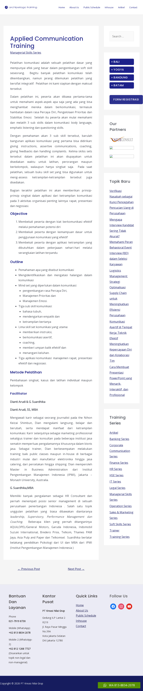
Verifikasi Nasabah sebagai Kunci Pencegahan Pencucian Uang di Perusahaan (122, 202)
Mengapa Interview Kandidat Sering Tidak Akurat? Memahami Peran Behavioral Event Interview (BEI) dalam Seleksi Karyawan (122, 242)
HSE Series (116, 475)
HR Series (116, 469)
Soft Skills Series (120, 524)
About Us (74, 7)
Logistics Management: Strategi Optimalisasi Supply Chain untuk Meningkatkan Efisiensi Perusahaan (119, 293)
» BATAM (117, 85)
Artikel (121, 7)
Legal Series (117, 488)
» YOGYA (117, 70)
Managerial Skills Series (25, 52)
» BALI (115, 62)
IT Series (115, 481)
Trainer (114, 530)
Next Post (76, 569)
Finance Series (119, 463)
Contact (133, 7)
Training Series (120, 537)
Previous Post (29, 569)
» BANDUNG (119, 77)
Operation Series (121, 506)
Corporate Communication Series (120, 450)
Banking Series (119, 439)
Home (62, 7)
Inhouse (109, 7)
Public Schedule (92, 7)
